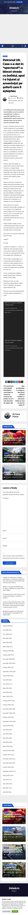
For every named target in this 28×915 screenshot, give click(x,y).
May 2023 (5, 788)
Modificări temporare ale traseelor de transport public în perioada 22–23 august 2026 (13, 613)
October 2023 (6, 767)
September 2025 (7, 671)
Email (5, 538)
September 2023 (7, 771)
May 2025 (5, 688)
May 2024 (5, 738)
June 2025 (6, 684)
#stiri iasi (20, 100)
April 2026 (6, 642)
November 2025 (7, 663)
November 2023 (7, 763)
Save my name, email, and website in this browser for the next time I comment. (14, 557)
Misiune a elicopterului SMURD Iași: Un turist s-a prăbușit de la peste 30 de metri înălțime (14, 588)
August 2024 (6, 725)
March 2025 (6, 696)
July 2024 (5, 729)
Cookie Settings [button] (6, 911)
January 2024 (6, 754)
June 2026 (6, 634)
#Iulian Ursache (13, 100)
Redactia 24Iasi (18, 442)
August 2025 (6, 675)
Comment (6, 498)
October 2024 (6, 717)
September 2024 (7, 721)
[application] (14, 320)
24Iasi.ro (14, 7)
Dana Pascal (13, 96)
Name (5, 530)
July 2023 (5, 779)
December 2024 (7, 709)
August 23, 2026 (10, 819)
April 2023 (6, 792)
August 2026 (6, 626)
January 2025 (6, 704)
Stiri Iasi (5, 56)
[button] (22, 46)
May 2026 (5, 638)
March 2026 (6, 646)
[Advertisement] (14, 29)
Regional (6, 847)
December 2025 (7, 659)
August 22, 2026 (10, 854)
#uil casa (11, 103)
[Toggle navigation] (13, 46)
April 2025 (6, 692)
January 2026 (6, 655)
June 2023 (6, 783)
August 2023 (6, 775)
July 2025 (5, 680)
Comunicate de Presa (9, 865)
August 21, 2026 (10, 872)
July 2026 (5, 630)
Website (5, 546)
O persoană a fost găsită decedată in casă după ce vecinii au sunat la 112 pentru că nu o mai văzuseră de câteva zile (8, 394)
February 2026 (7, 650)
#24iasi (21, 98)
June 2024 (6, 734)
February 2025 (7, 700)
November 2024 (7, 713)
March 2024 (6, 746)
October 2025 (6, 667)
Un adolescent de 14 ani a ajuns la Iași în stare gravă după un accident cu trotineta (14, 596)
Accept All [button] (15, 911)
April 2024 (6, 742)
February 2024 (7, 750)
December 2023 (7, 759)
